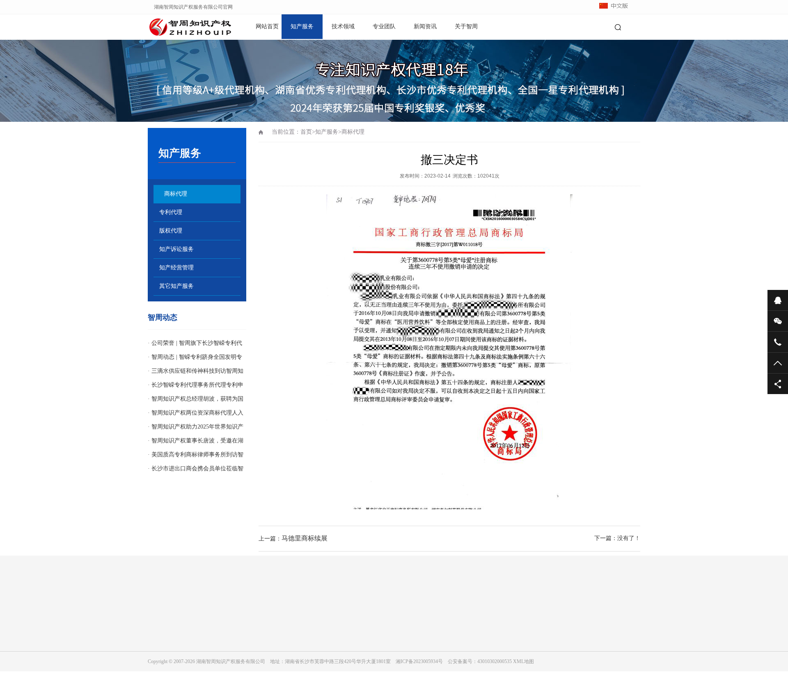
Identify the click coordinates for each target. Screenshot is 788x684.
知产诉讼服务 (176, 249)
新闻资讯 (425, 26)
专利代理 (170, 212)
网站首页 (267, 26)
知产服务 (302, 26)
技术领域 (343, 26)
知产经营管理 (176, 267)
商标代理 (175, 194)
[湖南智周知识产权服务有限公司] (176, 26)
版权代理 (170, 231)
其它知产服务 (176, 286)
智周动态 (162, 317)
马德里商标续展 (305, 538)
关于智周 (466, 26)
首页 (306, 132)
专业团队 (384, 26)
